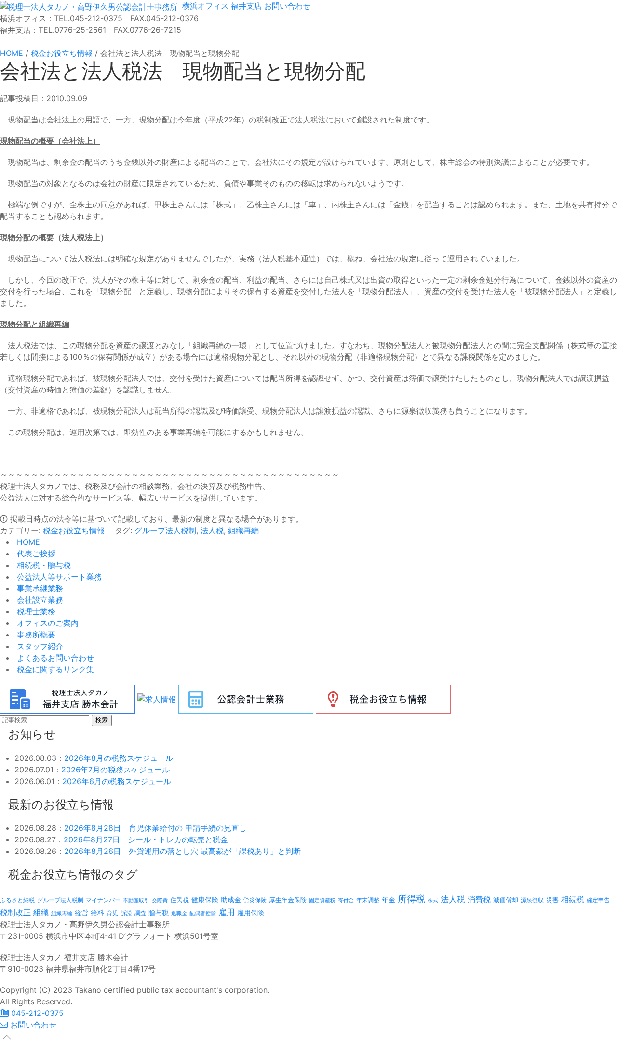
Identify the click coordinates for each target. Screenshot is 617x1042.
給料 (97, 912)
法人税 (212, 530)
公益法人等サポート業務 (58, 577)
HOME (27, 542)
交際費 (160, 900)
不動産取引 (136, 900)
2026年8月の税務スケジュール (118, 758)
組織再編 (243, 530)
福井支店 (245, 6)
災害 (552, 900)
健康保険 (204, 899)
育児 (112, 913)
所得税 (411, 899)
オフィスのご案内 (46, 623)
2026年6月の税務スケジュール (116, 781)
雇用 (226, 912)
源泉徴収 (532, 900)
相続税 (572, 899)
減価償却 (505, 900)
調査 (140, 913)
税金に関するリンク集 (54, 669)
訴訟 (126, 913)
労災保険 (255, 900)
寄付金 (346, 900)
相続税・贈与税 (42, 565)
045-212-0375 (36, 1013)
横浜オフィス (204, 6)
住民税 (179, 900)
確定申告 (598, 900)
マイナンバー (103, 900)
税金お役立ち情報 (74, 530)
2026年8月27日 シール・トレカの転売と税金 (146, 839)
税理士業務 (34, 611)
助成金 (231, 900)
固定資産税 (322, 900)
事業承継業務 (38, 588)
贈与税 (158, 912)
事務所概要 (34, 634)
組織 (41, 912)
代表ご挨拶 (34, 553)
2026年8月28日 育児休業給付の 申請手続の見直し (155, 828)
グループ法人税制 (165, 530)
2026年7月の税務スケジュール (115, 769)
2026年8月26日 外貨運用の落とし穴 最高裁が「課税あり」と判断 (182, 851)
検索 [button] (101, 720)
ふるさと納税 (17, 900)
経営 (81, 912)
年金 (388, 899)
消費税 (479, 899)
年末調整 (367, 900)
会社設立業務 (38, 600)
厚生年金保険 (288, 900)
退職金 (179, 913)
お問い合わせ (286, 6)
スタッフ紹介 (38, 646)
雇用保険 (250, 912)
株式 (433, 900)
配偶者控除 (202, 913)
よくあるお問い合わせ (54, 658)
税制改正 (15, 912)
